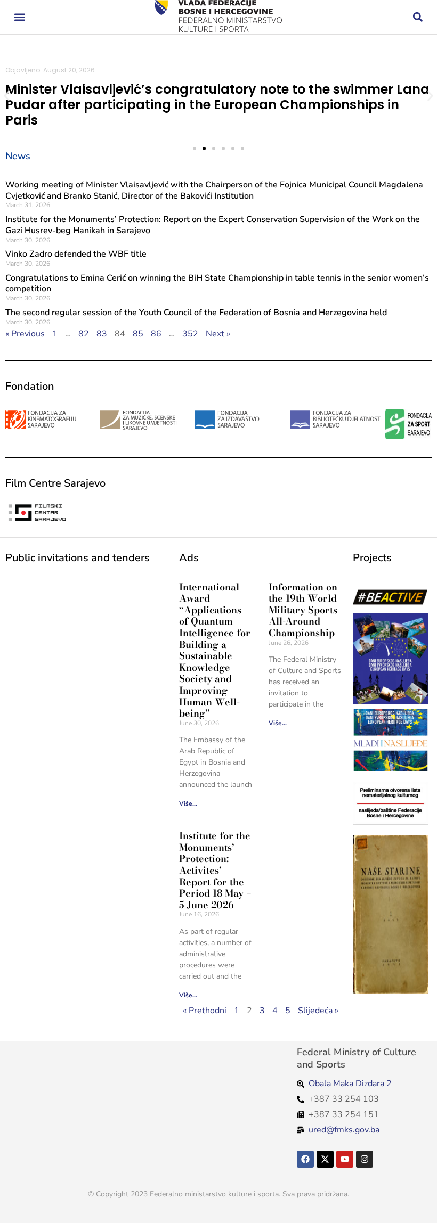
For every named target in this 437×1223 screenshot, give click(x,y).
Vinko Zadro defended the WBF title (76, 254)
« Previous (25, 334)
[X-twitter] (325, 1159)
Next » (218, 334)
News (17, 156)
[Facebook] (305, 1159)
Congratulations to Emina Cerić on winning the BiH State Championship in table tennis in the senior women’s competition (217, 283)
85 (138, 334)
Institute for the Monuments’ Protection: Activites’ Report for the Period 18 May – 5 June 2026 (215, 870)
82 (83, 334)
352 (190, 334)
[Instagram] (364, 1159)
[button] (19, 17)
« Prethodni (204, 1010)
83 (101, 334)
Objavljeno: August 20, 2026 (50, 70)
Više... (188, 803)
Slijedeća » (318, 1010)
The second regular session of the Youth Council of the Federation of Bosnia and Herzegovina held (196, 312)
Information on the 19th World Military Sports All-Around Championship (303, 610)
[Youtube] (344, 1159)
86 (156, 334)
